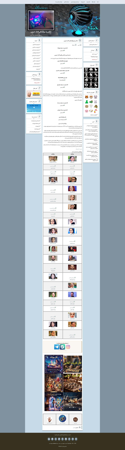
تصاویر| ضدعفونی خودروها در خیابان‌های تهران (92, 126)
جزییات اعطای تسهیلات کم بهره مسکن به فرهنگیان (92, 155)
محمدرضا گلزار (53, 174)
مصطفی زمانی (72, 183)
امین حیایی (72, 328)
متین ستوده (72, 174)
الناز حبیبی (72, 234)
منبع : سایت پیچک (79, 149)
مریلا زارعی (53, 225)
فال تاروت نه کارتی (36, 58)
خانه (98, 2)
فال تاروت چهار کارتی (36, 50)
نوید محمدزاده (72, 261)
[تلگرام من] (72, 439)
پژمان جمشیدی (53, 201)
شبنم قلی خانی (72, 201)
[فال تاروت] (72, 364)
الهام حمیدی (72, 319)
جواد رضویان (53, 304)
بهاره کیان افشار (72, 280)
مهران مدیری (53, 168)
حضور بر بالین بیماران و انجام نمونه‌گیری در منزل (92, 151)
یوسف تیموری (53, 309)
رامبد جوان (72, 289)
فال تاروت (88, 2)
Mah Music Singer (94, 57)
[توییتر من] (59, 439)
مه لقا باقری (72, 216)
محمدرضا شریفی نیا (53, 162)
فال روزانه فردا (37, 129)
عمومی (74, 427)
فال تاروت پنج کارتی (36, 53)
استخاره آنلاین (66, 2)
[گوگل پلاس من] (55, 439)
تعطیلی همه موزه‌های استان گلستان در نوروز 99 (91, 139)
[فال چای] (72, 402)
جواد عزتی (72, 309)
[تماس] (62, 439)
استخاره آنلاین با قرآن (93, 44)
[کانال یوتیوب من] (52, 439)
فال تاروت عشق (37, 63)
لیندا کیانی (72, 225)
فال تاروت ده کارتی (36, 61)
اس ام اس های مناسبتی (75, 2)
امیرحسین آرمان (53, 243)
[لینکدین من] (49, 439)
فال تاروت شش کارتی (36, 55)
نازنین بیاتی (72, 162)
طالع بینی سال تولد (93, 115)
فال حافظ (93, 2)
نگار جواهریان (72, 192)
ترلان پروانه (53, 271)
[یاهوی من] (76, 439)
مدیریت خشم (94, 54)
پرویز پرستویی (52, 337)
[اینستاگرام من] (66, 439)
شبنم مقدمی (53, 298)
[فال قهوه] (72, 383)
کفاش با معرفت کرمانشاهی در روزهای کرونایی (92, 143)
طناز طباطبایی (53, 280)
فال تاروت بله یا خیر (36, 66)
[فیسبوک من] (69, 439)
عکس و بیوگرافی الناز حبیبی (41, 32)
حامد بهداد (53, 216)
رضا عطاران (72, 210)
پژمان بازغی (53, 261)
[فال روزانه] (53, 364)
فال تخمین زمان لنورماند (35, 121)
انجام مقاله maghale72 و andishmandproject (36, 79)
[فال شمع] (53, 383)
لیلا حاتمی (72, 252)
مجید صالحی (53, 319)
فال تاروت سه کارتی (36, 47)
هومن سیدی (53, 192)
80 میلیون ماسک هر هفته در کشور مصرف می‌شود (91, 159)
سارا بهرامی (72, 168)
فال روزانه (83, 2)
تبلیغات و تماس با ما (58, 2)
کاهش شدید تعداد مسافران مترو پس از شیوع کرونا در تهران (91, 130)
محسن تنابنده (72, 243)
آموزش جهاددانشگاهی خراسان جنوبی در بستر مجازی (92, 147)
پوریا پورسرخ (53, 183)
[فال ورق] (53, 402)
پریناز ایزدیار (53, 328)
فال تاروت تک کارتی (36, 44)
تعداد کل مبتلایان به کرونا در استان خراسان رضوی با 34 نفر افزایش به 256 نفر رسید (91, 135)
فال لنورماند (37, 126)
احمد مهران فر (72, 298)
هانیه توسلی (53, 289)
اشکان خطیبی (72, 271)
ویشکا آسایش (53, 234)
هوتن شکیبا (72, 304)
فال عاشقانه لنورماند (36, 123)
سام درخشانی (72, 337)
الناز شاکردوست (53, 210)
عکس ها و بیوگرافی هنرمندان (34, 131)
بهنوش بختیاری (53, 252)
